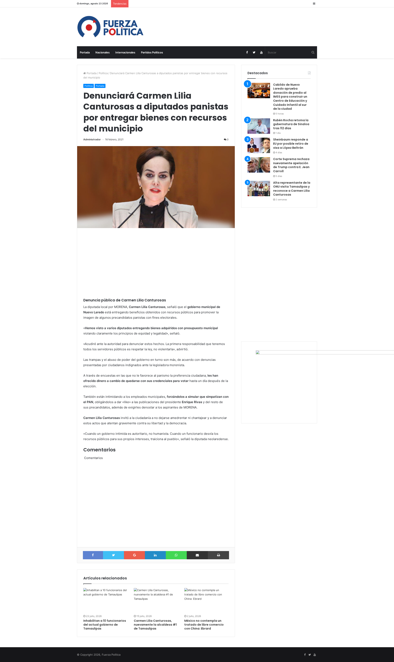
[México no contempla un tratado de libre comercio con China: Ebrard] (206, 600)
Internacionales (125, 52)
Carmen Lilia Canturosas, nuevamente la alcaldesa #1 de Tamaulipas (155, 625)
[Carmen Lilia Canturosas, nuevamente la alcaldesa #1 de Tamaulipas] (156, 600)
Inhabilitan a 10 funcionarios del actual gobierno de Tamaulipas (104, 625)
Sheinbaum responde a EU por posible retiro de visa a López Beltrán (290, 143)
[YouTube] (261, 52)
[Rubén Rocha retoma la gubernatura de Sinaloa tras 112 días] (258, 126)
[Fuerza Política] (115, 27)
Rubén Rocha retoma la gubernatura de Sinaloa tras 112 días (291, 124)
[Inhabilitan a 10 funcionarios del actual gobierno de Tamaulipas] (105, 600)
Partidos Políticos (152, 52)
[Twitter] (254, 52)
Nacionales (102, 52)
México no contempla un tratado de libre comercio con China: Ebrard (204, 625)
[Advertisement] (158, 263)
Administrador (92, 139)
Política (103, 73)
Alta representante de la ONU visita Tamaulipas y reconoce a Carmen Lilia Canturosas (291, 189)
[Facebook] (247, 52)
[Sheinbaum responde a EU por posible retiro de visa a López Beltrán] (258, 145)
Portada (85, 52)
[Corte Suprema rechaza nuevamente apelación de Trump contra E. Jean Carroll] (258, 165)
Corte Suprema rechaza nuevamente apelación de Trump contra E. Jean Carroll (291, 165)
